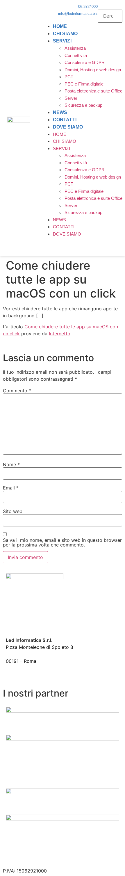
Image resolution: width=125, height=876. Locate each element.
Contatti (64, 119)
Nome (11, 464)
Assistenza (75, 48)
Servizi (62, 40)
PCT (69, 76)
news (60, 112)
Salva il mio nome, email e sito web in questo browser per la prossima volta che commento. (62, 542)
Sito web (12, 511)
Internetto (59, 333)
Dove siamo (68, 126)
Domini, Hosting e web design (93, 69)
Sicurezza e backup (83, 105)
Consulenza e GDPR (85, 62)
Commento (17, 390)
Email (11, 487)
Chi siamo (65, 33)
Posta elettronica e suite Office (93, 90)
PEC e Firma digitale (84, 83)
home (60, 26)
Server (71, 98)
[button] (110, 6)
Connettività (76, 55)
